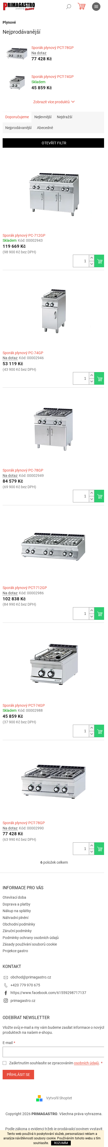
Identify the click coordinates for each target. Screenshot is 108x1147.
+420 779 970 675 (25, 985)
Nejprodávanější (18, 128)
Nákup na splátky (17, 911)
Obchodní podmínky (19, 924)
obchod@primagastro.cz (30, 977)
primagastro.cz (22, 1000)
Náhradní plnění (15, 918)
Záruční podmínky (17, 931)
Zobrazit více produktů (51, 102)
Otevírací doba (14, 897)
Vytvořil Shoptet (59, 1098)
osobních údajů (86, 1063)
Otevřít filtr (54, 143)
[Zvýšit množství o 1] (91, 258)
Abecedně (45, 128)
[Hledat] (68, 6)
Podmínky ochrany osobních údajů (31, 938)
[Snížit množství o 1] (91, 264)
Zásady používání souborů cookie (30, 944)
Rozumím (61, 1143)
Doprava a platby (16, 904)
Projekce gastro (15, 951)
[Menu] (96, 6)
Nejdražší (64, 117)
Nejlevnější (42, 117)
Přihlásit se (18, 1074)
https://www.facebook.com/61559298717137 (48, 993)
